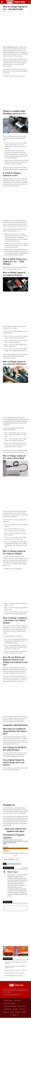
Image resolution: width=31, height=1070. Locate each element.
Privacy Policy (22, 1006)
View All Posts (24, 867)
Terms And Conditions (10, 1006)
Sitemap (23, 1012)
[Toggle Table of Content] (16, 859)
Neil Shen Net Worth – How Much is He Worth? (15, 970)
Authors (15, 1009)
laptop (14, 146)
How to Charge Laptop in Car (14, 864)
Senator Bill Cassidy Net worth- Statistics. (14, 975)
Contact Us (22, 1009)
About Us (6, 1012)
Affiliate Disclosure (9, 1003)
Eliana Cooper (7, 11)
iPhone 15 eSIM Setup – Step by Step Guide (14, 973)
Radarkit (17, 1012)
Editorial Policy (8, 1000)
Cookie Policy (7, 1009)
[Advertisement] (15, 30)
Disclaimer (17, 1000)
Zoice (11, 1012)
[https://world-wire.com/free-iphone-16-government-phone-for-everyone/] (15, 951)
